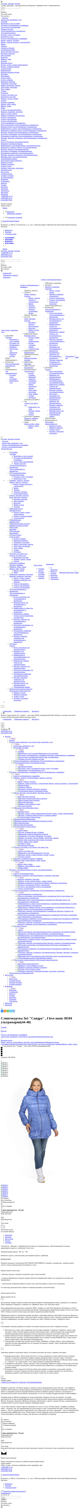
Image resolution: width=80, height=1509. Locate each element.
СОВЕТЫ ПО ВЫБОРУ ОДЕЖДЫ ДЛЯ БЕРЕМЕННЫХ (21, 1382)
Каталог (12, 740)
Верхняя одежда (23, 812)
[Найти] (2, 10)
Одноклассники (10, 234)
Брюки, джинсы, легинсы (27, 781)
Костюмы (9, 1044)
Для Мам (21, 751)
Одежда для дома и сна (26, 851)
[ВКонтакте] (2, 1011)
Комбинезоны (42, 1042)
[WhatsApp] (8, 1011)
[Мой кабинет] (2, 709)
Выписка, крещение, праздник (28, 879)
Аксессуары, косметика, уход (23, 746)
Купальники (17, 1044)
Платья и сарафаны (55, 1044)
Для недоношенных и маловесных (30, 894)
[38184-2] (4, 1185)
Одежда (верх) (23, 830)
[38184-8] (4, 1196)
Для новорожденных (25, 766)
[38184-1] (39, 1183)
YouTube (8, 232)
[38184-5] (4, 1191)
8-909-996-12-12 (7, 196)
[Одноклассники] (5, 1011)
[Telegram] (13, 1011)
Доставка (8, 1242)
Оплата (7, 1241)
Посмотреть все (47, 1037)
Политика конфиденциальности (14, 1491)
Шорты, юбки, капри (25, 864)
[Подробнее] (1, 1418)
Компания (12, 990)
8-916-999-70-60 (6, 200)
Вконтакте (8, 230)
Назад (13, 738)
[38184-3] (4, 1187)
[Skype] (11, 1011)
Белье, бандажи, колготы (26, 796)
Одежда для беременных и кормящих (26, 776)
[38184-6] (4, 1193)
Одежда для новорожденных (23, 873)
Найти (3, 1499)
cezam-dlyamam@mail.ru (10, 221)
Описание (8, 1235)
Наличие (8, 1237)
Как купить (13, 979)
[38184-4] (4, 1189)
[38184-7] (4, 1194)
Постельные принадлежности (28, 964)
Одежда (20, 930)
